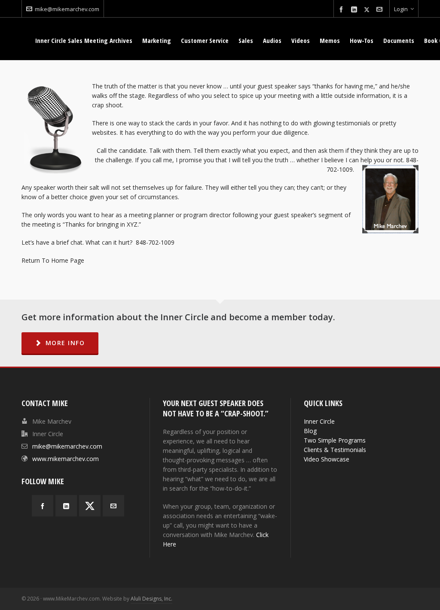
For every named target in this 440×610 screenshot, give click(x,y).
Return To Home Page (52, 260)
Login (401, 9)
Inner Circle (319, 421)
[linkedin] (355, 9)
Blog (310, 431)
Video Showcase (326, 459)
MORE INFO (65, 343)
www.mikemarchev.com (65, 459)
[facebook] (342, 9)
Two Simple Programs (335, 440)
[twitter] (368, 9)
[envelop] (380, 9)
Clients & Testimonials (335, 450)
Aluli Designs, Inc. (151, 598)
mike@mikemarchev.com (67, 9)
